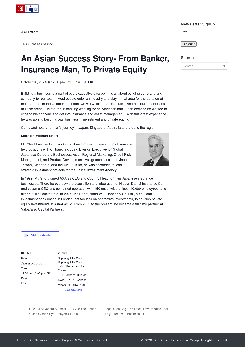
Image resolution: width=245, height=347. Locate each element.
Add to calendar (40, 235)
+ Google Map (73, 290)
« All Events (29, 32)
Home (94, 8)
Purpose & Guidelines (177, 8)
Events (144, 8)
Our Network (118, 8)
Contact (212, 8)
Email (185, 31)
